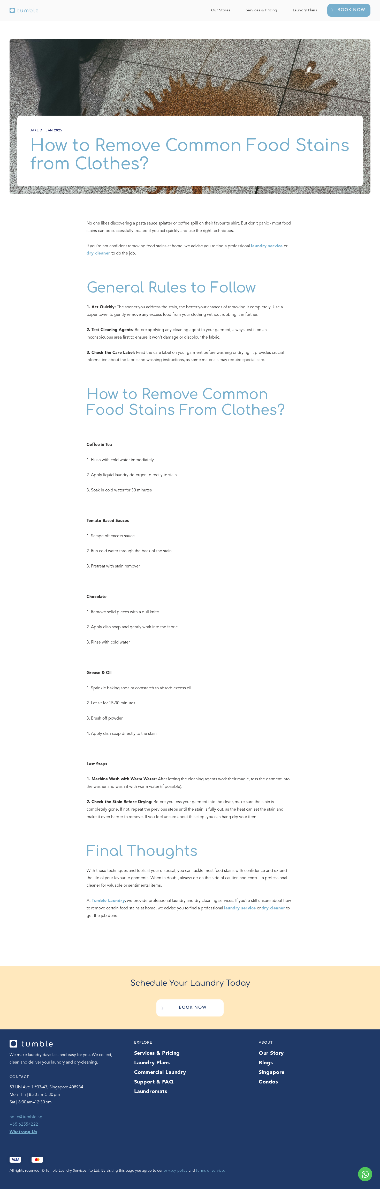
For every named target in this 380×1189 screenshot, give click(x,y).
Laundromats (150, 1091)
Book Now (351, 10)
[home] (24, 10)
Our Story (271, 1053)
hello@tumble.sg (26, 1117)
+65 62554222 (24, 1125)
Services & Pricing (261, 10)
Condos (268, 1082)
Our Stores (220, 10)
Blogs (266, 1063)
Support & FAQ (154, 1082)
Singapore (272, 1072)
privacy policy (176, 1170)
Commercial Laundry (160, 1072)
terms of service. (210, 1170)
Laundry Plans (305, 10)
